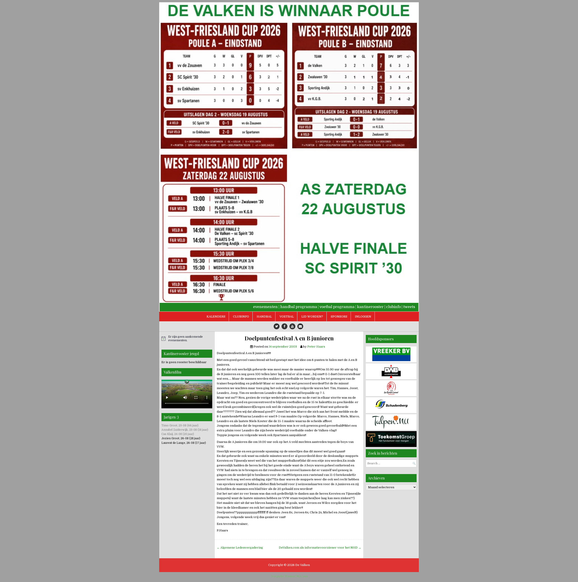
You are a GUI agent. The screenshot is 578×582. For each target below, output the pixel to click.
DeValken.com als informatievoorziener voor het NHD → (320, 547)
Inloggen (363, 316)
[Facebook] (284, 326)
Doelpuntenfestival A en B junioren (289, 338)
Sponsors (339, 316)
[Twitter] (277, 326)
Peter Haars (316, 346)
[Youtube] (292, 326)
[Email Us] (300, 326)
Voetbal (287, 316)
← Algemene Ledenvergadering (240, 547)
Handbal (264, 316)
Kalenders (216, 316)
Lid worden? (312, 316)
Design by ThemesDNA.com (289, 576)
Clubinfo (241, 316)
